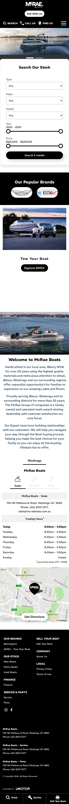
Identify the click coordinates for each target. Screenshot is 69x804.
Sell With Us (34, 13)
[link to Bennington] (21, 192)
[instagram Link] (6, 710)
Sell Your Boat (44, 643)
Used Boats (10, 672)
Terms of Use (43, 674)
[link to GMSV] (47, 192)
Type (9, 79)
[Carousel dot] (30, 57)
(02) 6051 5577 (39, 507)
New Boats (10, 661)
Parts (7, 702)
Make (9, 94)
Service (8, 697)
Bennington (10, 643)
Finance (8, 684)
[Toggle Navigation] (63, 23)
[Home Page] (34, 5)
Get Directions (34, 617)
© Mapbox (61, 620)
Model (10, 109)
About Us (41, 656)
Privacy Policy (44, 668)
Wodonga (34, 460)
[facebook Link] (11, 710)
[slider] (8, 131)
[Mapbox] (10, 619)
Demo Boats (11, 666)
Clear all (35, 73)
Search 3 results (35, 155)
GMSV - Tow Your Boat (17, 649)
